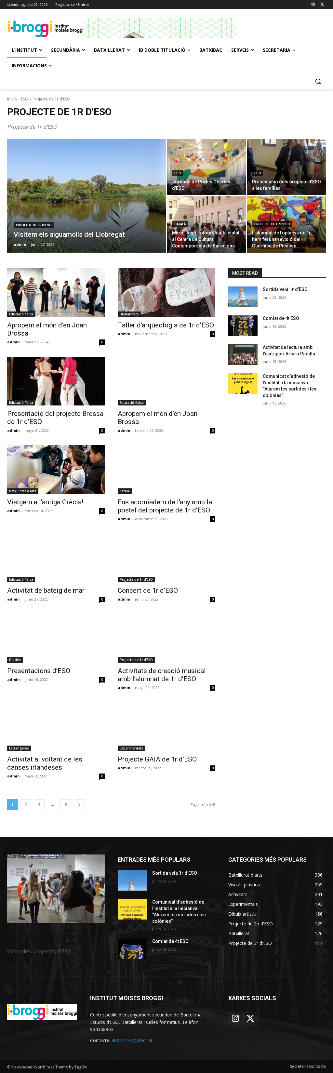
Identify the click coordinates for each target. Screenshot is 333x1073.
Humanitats (129, 314)
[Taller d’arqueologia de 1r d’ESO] (166, 292)
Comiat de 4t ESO (281, 318)
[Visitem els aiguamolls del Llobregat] (86, 196)
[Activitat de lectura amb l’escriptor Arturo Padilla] (243, 354)
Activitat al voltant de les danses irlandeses (44, 763)
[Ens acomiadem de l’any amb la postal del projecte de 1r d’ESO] (166, 469)
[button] (318, 81)
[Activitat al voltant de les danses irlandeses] (56, 726)
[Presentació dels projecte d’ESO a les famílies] (286, 167)
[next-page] (79, 804)
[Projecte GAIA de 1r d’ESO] (166, 726)
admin (13, 341)
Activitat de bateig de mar (46, 590)
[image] (56, 888)
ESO (24, 99)
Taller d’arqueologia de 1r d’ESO (166, 325)
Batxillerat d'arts (22, 491)
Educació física (21, 314)
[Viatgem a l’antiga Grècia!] (56, 469)
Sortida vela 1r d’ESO (285, 289)
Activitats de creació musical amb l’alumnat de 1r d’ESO (162, 675)
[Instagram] (313, 4)
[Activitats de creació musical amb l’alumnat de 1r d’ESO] (166, 638)
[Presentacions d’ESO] (56, 638)
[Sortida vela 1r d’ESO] (243, 296)
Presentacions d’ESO (38, 671)
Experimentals (131, 748)
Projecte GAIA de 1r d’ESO (157, 759)
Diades (15, 659)
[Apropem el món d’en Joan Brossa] (56, 292)
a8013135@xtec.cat (132, 1040)
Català (180, 224)
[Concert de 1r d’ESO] (166, 558)
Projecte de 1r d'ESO (33, 225)
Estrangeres (19, 748)
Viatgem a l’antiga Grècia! (45, 502)
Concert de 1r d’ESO (148, 590)
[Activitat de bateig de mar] (56, 558)
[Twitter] (322, 4)
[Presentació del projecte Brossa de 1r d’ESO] (56, 381)
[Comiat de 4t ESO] (243, 325)
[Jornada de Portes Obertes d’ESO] (206, 167)
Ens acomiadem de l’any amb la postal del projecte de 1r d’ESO (165, 506)
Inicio (12, 99)
